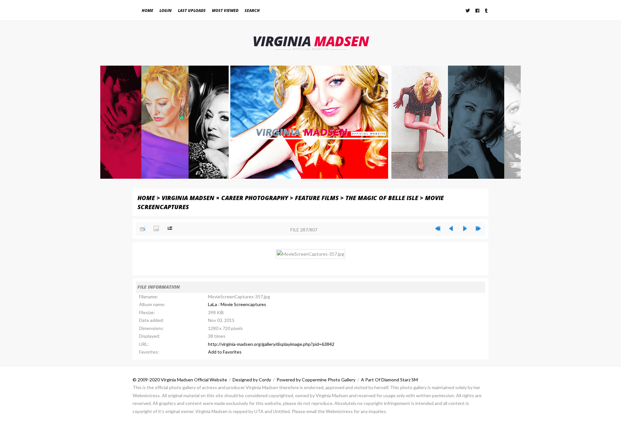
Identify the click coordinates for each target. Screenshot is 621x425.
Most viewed (225, 10)
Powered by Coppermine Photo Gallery (316, 379)
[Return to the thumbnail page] (142, 228)
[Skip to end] (478, 228)
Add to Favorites (225, 352)
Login (165, 10)
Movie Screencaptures (243, 304)
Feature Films (317, 198)
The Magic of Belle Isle (381, 198)
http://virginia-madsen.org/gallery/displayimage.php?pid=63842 (271, 344)
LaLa (212, 304)
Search (252, 10)
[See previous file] (451, 228)
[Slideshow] (170, 228)
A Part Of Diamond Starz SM (389, 379)
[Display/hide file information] (156, 228)
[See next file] (465, 228)
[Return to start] (437, 228)
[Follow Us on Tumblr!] (486, 10)
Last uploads (192, 10)
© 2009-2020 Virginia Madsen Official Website (180, 379)
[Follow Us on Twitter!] (468, 10)
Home (147, 10)
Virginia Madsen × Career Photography (225, 198)
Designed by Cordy (252, 379)
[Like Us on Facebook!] (477, 10)
